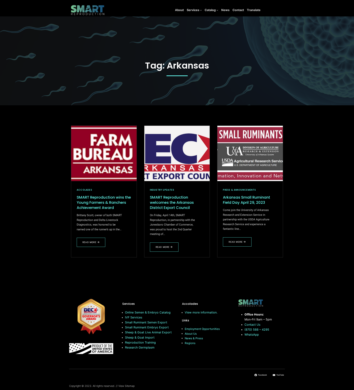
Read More (91, 244)
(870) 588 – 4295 (256, 329)
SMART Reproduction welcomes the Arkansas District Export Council (172, 202)
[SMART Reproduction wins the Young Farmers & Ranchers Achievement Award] (104, 153)
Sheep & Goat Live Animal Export (148, 332)
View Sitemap (126, 385)
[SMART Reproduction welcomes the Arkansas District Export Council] (177, 153)
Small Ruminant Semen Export (146, 322)
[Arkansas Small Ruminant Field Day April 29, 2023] (250, 153)
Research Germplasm (140, 347)
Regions (190, 343)
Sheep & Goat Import (140, 337)
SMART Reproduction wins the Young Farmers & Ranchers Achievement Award (104, 202)
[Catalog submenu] (217, 10)
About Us (191, 333)
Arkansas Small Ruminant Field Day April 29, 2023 (246, 200)
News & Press (194, 338)
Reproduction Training (140, 342)
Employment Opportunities (202, 329)
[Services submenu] (201, 10)
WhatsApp (251, 334)
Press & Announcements (239, 189)
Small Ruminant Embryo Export (147, 327)
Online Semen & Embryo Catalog (148, 312)
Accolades (84, 189)
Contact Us (252, 324)
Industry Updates (162, 189)
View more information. (201, 312)
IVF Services (133, 317)
